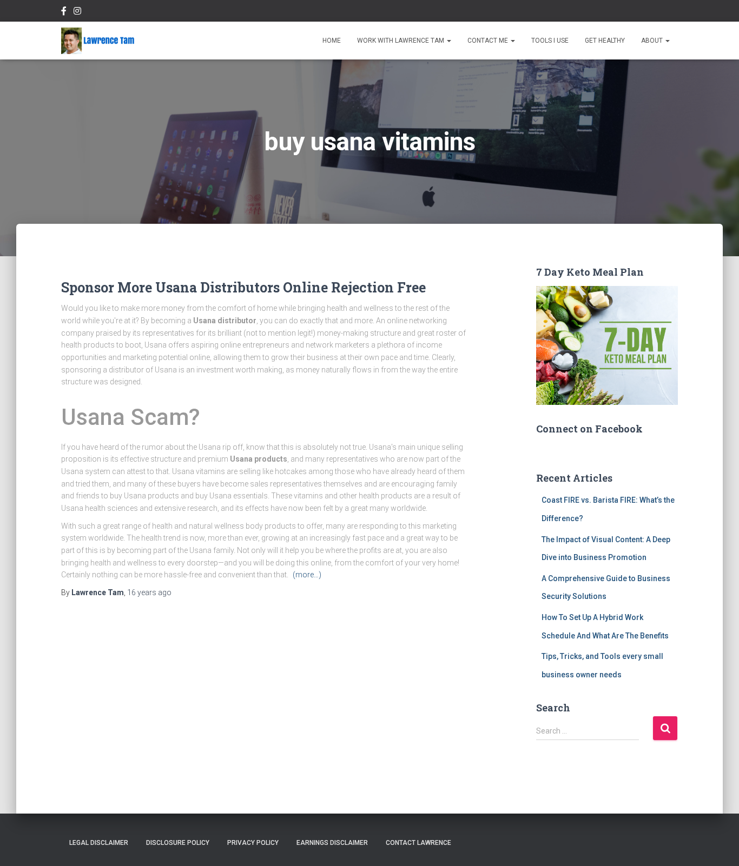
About (652, 40)
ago (149, 592)
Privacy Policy (253, 843)
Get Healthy (605, 40)
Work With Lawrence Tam (401, 40)
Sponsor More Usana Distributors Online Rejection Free (243, 287)
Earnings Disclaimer (332, 843)
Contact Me (488, 40)
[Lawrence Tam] (98, 40)
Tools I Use (550, 40)
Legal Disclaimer (98, 843)
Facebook (64, 12)
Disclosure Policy (177, 843)
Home (331, 40)
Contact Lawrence (418, 843)
